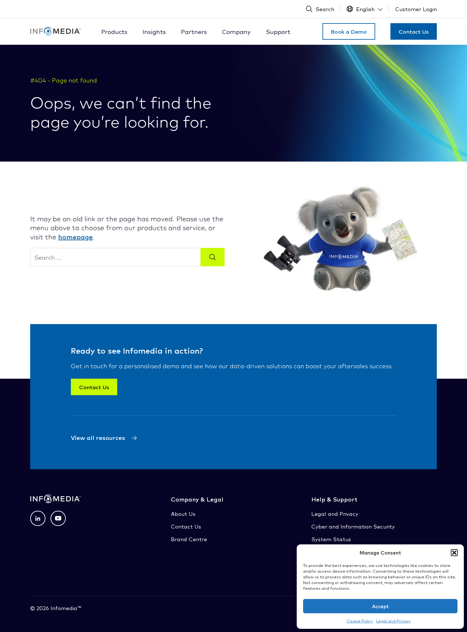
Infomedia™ (65, 607)
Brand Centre (189, 538)
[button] (454, 552)
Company (236, 31)
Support (278, 31)
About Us (183, 513)
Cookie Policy (360, 620)
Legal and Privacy (393, 620)
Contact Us (414, 31)
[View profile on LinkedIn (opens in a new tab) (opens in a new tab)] (37, 518)
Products (114, 31)
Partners (194, 31)
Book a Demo (349, 31)
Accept (380, 606)
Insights (154, 31)
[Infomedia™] (55, 31)
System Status (331, 538)
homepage (75, 236)
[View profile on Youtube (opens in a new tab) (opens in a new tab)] (58, 518)
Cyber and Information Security (353, 526)
